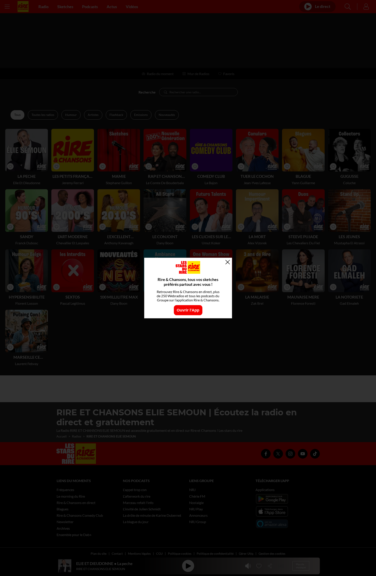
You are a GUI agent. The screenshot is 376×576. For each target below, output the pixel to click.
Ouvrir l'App (188, 310)
